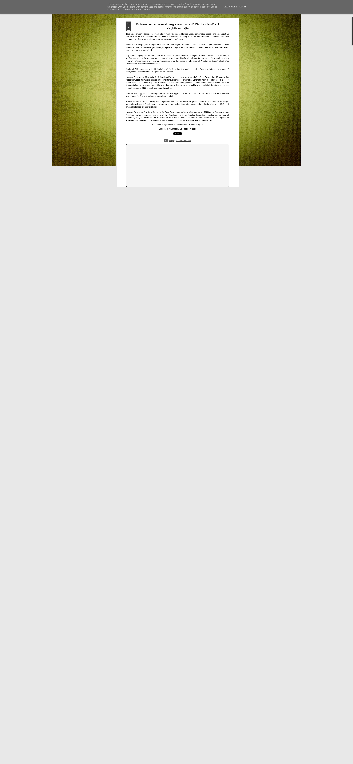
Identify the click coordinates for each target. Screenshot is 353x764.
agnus (200, 124)
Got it (243, 6)
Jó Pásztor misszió (188, 128)
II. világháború (173, 128)
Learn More (230, 6)
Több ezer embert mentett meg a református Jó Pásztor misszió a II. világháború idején (178, 26)
